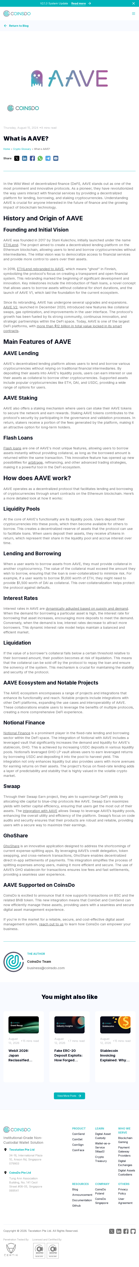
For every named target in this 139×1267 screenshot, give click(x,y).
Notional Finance (16, 733)
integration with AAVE (40, 811)
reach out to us (51, 924)
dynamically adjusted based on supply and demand (87, 609)
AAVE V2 (10, 307)
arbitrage (35, 462)
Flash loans (12, 448)
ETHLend (10, 245)
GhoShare (11, 846)
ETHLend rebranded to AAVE (40, 269)
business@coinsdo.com (46, 968)
